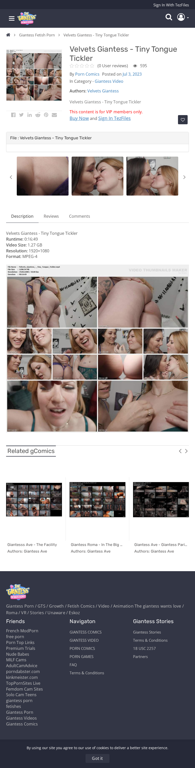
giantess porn (19, 700)
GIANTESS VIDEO (84, 640)
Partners (140, 656)
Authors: (78, 91)
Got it (97, 758)
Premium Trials (20, 648)
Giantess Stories (147, 632)
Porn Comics (87, 74)
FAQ (73, 664)
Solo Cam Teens (21, 694)
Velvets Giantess (103, 91)
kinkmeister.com (22, 677)
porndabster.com (23, 671)
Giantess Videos (21, 718)
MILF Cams (16, 660)
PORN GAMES (81, 656)
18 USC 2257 (144, 648)
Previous (10, 177)
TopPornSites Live (23, 683)
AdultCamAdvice (21, 665)
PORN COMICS (82, 648)
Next (184, 177)
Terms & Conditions (87, 672)
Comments (79, 216)
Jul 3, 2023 (132, 74)
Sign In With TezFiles (171, 4)
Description (22, 216)
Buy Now (79, 118)
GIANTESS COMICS (86, 632)
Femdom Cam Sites (24, 689)
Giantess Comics (22, 724)
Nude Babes (17, 654)
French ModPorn (22, 631)
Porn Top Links (20, 642)
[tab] (97, 138)
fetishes (13, 706)
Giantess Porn (19, 712)
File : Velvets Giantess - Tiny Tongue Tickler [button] (51, 137)
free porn (15, 636)
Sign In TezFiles (114, 118)
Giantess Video (109, 81)
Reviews (51, 216)
